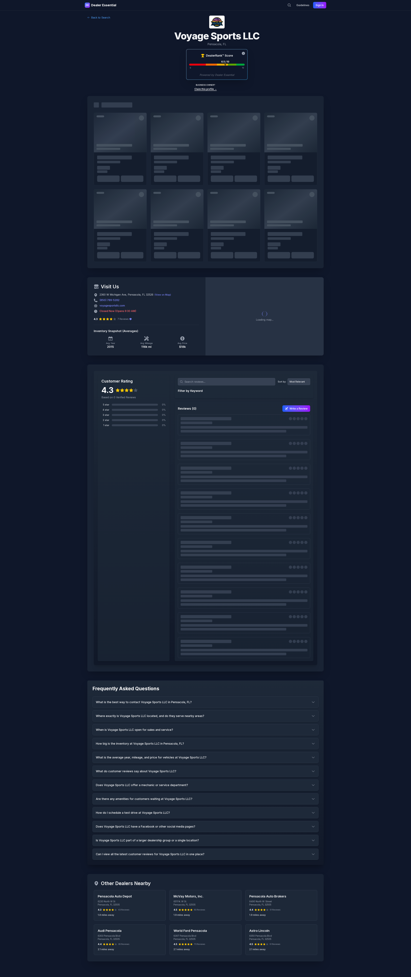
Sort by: (282, 381)
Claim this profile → (205, 89)
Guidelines (302, 5)
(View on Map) (163, 294)
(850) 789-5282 (109, 300)
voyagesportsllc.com (112, 305)
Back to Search (100, 17)
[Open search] (289, 5)
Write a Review (298, 408)
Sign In (320, 5)
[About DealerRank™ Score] (243, 53)
